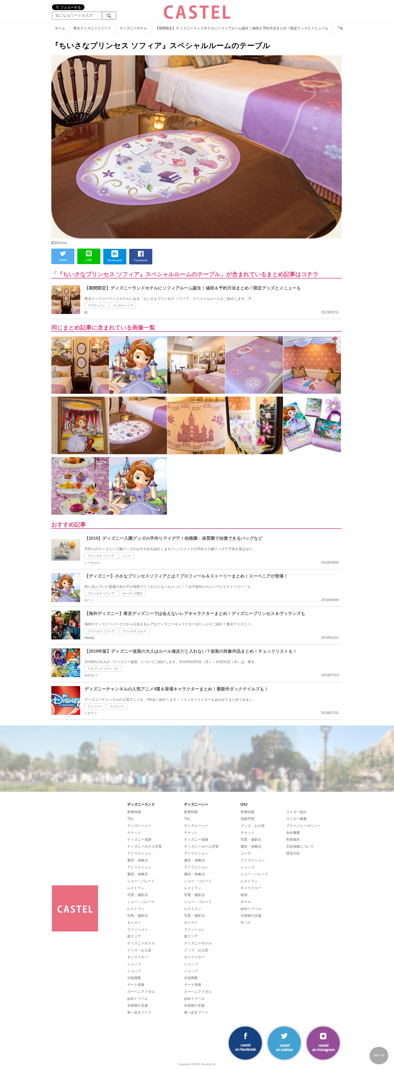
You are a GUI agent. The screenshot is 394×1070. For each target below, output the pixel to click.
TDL (130, 819)
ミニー (126, 555)
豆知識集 (134, 978)
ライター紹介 (296, 812)
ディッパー (95, 706)
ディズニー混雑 (139, 840)
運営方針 (293, 853)
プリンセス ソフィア (101, 555)
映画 (244, 895)
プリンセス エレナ (134, 631)
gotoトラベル (137, 999)
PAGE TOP (379, 1055)
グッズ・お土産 (139, 950)
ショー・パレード (141, 881)
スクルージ (117, 706)
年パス (246, 923)
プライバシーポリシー (303, 826)
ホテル (246, 902)
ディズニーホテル (141, 943)
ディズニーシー (139, 826)
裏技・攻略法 (137, 860)
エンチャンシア (123, 305)
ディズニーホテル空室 (144, 846)
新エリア (134, 936)
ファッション (137, 929)
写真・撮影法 (137, 895)
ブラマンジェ (96, 305)
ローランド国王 (132, 593)
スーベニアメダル (141, 992)
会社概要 (293, 833)
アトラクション (139, 853)
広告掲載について (300, 846)
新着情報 (134, 812)
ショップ (134, 964)
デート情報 (136, 985)
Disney (61, 243)
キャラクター (137, 957)
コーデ (246, 853)
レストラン (136, 888)
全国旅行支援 (137, 1005)
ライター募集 (296, 819)
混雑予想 (247, 819)
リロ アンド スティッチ (103, 668)
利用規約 (293, 840)
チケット (134, 833)
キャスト (134, 923)
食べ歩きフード (139, 1012)
